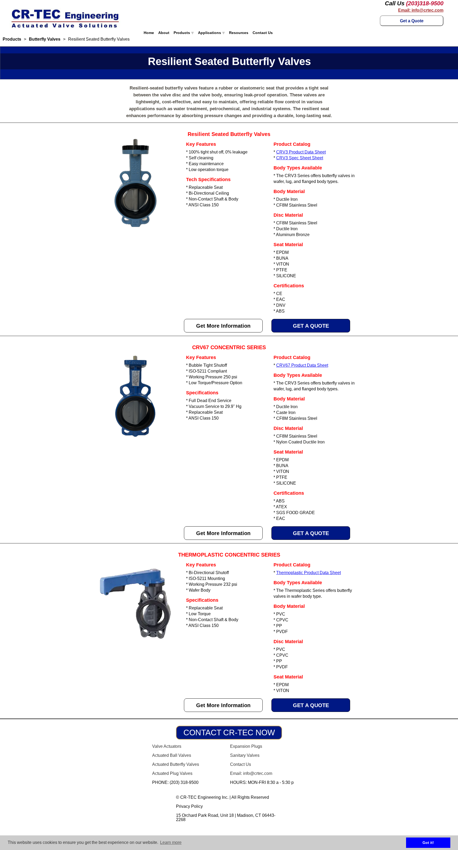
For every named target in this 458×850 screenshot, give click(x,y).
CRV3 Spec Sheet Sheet (299, 158)
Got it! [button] (428, 842)
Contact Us (263, 33)
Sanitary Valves (244, 755)
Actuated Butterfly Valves (175, 764)
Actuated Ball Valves (171, 755)
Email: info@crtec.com (420, 10)
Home (149, 33)
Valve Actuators (166, 746)
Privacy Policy (189, 806)
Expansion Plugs (246, 746)
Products (182, 33)
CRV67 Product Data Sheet (302, 365)
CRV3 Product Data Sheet (301, 152)
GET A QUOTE (311, 326)
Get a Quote (412, 21)
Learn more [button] (171, 842)
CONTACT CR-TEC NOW (229, 732)
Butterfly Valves (44, 39)
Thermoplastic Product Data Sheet (308, 572)
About (163, 33)
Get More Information (223, 326)
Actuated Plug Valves (172, 773)
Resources (238, 33)
